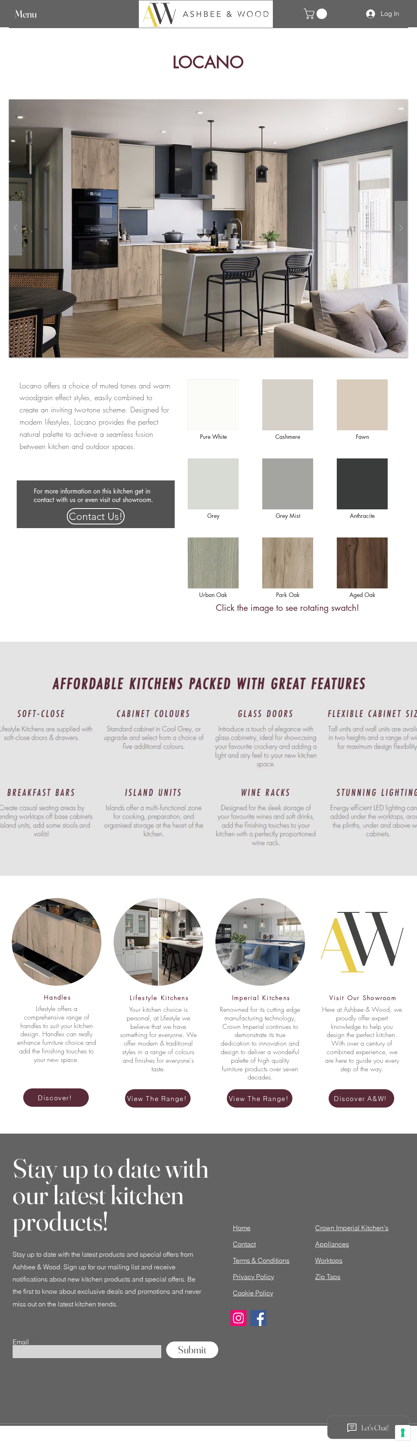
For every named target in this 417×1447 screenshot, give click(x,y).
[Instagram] (238, 1318)
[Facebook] (258, 1318)
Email (21, 1342)
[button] (33, 14)
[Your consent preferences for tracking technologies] (402, 1432)
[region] (213, 410)
